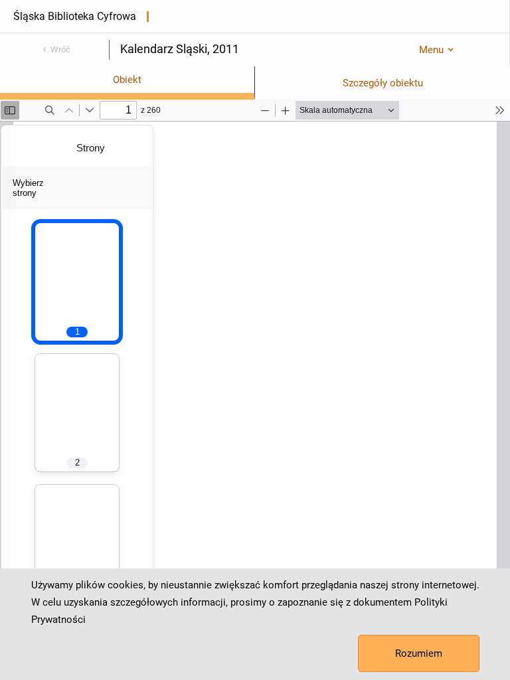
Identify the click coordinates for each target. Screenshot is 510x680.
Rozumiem (418, 653)
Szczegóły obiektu (383, 83)
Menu (431, 50)
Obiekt (127, 80)
